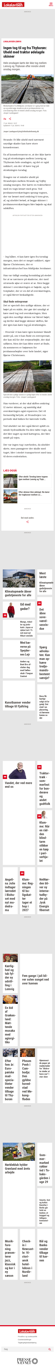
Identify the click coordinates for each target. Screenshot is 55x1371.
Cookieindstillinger (24, 1340)
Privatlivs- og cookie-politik (27, 1337)
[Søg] (50, 1349)
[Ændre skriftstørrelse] (4, 118)
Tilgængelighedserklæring (27, 1343)
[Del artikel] (10, 118)
